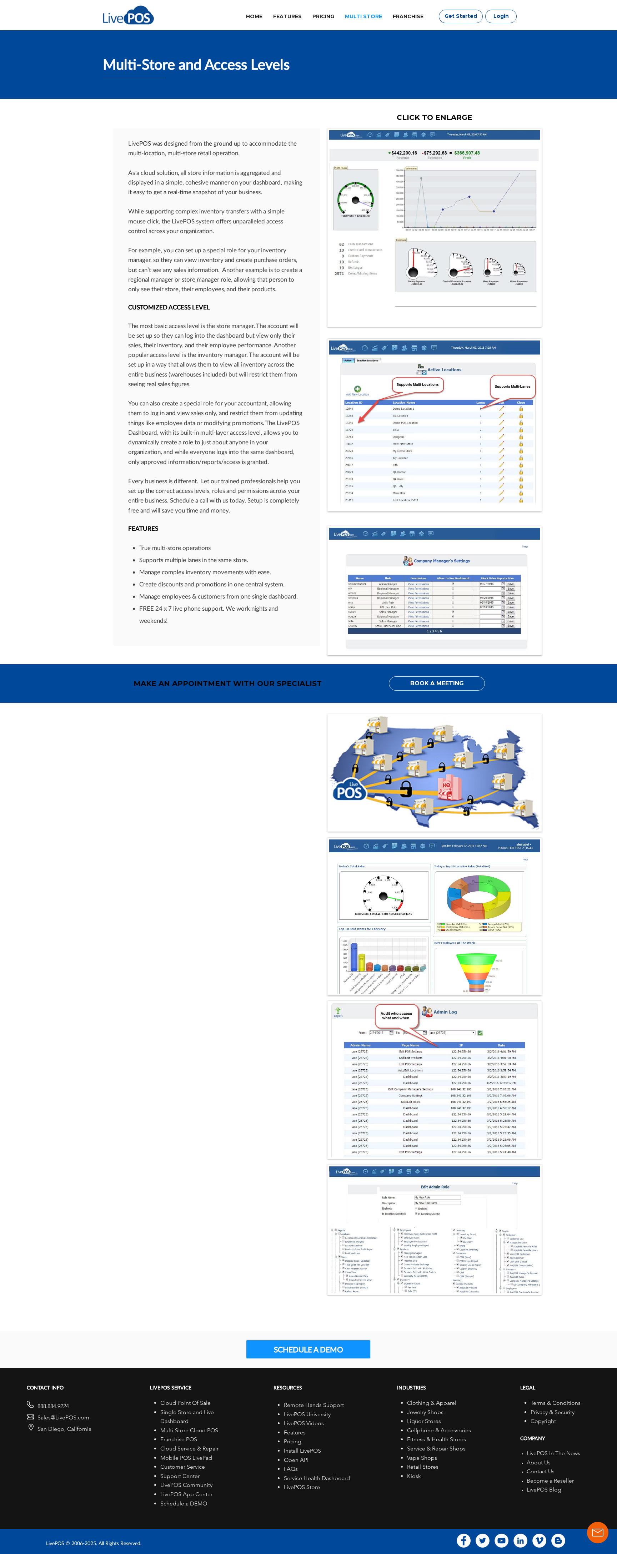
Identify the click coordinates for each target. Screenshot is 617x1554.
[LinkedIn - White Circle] (520, 1541)
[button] (437, 683)
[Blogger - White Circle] (558, 1541)
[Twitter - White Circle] (483, 1541)
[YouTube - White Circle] (501, 1541)
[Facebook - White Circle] (464, 1541)
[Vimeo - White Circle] (539, 1541)
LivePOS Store (302, 1487)
